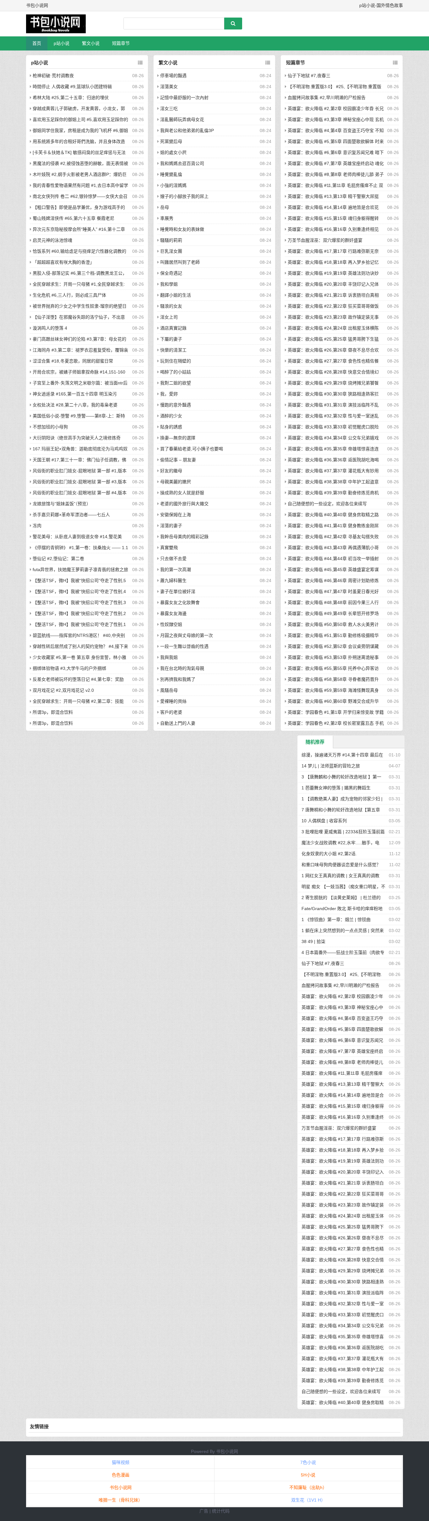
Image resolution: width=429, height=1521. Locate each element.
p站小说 (61, 43)
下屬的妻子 (171, 339)
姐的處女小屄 (173, 152)
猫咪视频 (120, 1462)
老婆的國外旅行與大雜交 (184, 503)
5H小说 (308, 1474)
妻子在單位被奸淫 (177, 591)
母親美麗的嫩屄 (175, 481)
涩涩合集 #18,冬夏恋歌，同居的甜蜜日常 (73, 360)
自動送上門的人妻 (177, 723)
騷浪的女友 (171, 306)
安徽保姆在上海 (175, 514)
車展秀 (166, 218)
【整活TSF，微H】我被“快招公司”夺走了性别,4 (79, 591)
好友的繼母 (171, 470)
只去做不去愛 (173, 558)
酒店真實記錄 (173, 328)
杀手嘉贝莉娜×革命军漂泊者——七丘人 (71, 514)
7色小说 (308, 1462)
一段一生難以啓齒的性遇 (184, 646)
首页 (36, 43)
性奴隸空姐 (171, 624)
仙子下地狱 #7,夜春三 (309, 75)
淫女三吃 (169, 108)
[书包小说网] (59, 23)
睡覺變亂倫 (171, 174)
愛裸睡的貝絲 (173, 701)
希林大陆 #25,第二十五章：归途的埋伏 (71, 97)
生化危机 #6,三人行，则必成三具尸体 (69, 295)
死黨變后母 (171, 141)
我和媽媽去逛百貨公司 (182, 163)
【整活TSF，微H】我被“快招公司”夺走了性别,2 (79, 613)
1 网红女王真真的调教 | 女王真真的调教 (340, 875)
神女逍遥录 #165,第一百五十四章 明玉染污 (75, 393)
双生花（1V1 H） (308, 1499)
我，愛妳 (169, 393)
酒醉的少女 (171, 415)
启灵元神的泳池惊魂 (52, 240)
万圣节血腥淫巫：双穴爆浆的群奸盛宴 (325, 240)
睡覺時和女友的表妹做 (182, 229)
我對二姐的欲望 (175, 382)
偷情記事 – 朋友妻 (178, 459)
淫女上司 (169, 317)
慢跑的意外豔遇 (175, 404)
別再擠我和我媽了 (177, 679)
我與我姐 (169, 657)
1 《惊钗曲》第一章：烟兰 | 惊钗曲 (336, 919)
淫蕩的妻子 (171, 525)
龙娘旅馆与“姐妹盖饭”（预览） (62, 503)
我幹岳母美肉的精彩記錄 (184, 536)
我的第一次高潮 (175, 569)
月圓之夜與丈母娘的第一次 (186, 635)
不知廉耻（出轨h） (308, 1487)
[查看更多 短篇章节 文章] (395, 62)
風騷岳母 (169, 690)
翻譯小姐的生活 (175, 295)
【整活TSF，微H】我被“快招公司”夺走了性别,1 (79, 624)
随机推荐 (315, 742)
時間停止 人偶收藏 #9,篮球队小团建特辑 (72, 86)
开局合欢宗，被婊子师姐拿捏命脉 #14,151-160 (79, 371)
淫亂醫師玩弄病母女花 (182, 119)
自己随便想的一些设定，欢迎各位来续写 (327, 503)
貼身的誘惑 (171, 426)
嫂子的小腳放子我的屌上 (184, 196)
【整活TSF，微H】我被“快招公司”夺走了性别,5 (79, 580)
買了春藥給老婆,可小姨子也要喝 (191, 448)
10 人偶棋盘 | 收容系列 (324, 820)
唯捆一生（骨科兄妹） (121, 1499)
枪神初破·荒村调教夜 (53, 75)
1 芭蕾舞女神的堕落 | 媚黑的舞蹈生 (336, 787)
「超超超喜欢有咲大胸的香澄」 (63, 262)
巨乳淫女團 (171, 251)
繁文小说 (91, 43)
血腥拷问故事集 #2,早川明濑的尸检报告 (327, 97)
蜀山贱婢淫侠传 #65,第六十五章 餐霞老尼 (73, 218)
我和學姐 (169, 284)
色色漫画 (120, 1474)
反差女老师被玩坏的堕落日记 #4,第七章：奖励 (78, 679)
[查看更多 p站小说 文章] (140, 62)
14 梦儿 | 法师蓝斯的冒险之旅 (330, 765)
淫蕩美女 (169, 86)
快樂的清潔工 (173, 349)
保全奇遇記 (171, 273)
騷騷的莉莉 (171, 240)
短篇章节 (121, 43)
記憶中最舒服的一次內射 (184, 97)
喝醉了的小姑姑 (175, 371)
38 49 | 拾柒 (313, 941)
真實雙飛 (169, 547)
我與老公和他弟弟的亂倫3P (187, 130)
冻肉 (37, 525)
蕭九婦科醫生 (173, 580)
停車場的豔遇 (173, 75)
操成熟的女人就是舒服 (182, 492)
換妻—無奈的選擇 (177, 437)
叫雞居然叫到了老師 (180, 262)
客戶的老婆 (171, 712)
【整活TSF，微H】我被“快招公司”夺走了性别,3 (79, 602)
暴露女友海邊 (173, 613)
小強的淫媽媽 (173, 185)
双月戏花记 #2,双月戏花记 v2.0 (63, 690)
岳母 (164, 207)
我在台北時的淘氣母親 (182, 668)
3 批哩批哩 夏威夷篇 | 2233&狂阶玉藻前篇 (343, 831)
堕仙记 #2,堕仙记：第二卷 (58, 558)
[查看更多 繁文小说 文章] (267, 62)
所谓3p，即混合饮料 (53, 712)
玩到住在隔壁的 (175, 360)
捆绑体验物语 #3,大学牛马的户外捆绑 (69, 668)
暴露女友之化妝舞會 (180, 602)
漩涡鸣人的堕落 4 (50, 328)
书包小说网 (227, 1451)
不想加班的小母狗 (50, 426)
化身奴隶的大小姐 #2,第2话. (329, 853)
